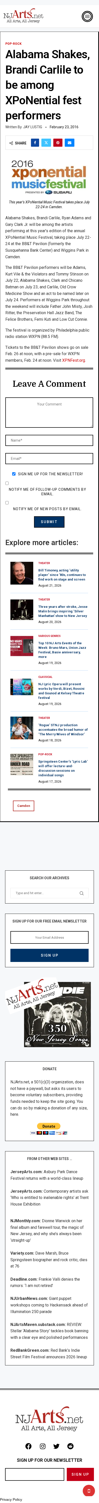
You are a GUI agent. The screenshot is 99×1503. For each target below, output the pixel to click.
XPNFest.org (73, 360)
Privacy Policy (11, 1499)
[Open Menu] (87, 16)
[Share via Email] (69, 143)
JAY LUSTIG (32, 127)
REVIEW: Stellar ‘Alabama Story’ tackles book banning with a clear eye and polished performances (49, 1331)
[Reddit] (70, 1446)
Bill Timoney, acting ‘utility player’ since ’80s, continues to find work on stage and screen (62, 574)
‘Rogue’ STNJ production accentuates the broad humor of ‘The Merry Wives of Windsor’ (63, 729)
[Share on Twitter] (46, 143)
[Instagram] (42, 1446)
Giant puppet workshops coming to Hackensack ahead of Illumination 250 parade (49, 1305)
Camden (23, 806)
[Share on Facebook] (35, 143)
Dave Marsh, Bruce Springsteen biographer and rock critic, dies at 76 (48, 1260)
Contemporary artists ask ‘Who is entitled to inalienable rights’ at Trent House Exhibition (49, 1198)
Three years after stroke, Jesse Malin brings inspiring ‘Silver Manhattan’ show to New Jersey (63, 611)
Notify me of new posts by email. (47, 509)
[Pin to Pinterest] (57, 143)
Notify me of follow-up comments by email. (47, 491)
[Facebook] (28, 1446)
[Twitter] (56, 1446)
